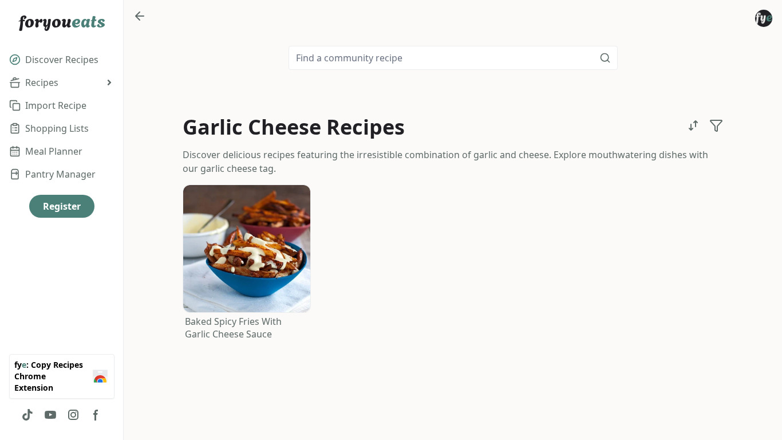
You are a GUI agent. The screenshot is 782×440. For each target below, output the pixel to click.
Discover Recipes (61, 59)
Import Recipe (55, 105)
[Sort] (693, 125)
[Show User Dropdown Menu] (764, 18)
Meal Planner (53, 151)
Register (62, 206)
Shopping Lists (57, 128)
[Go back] (139, 16)
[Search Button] (605, 58)
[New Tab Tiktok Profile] (27, 415)
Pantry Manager (60, 174)
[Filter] (716, 125)
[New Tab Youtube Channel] (50, 415)
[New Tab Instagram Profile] (73, 415)
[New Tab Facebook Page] (96, 415)
